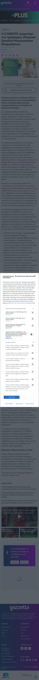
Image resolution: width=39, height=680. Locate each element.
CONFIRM (11, 397)
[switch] (32, 312)
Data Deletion (9, 403)
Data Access (19, 403)
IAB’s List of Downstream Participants (21, 303)
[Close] (35, 276)
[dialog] (19, 340)
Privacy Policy (30, 403)
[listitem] (19, 308)
